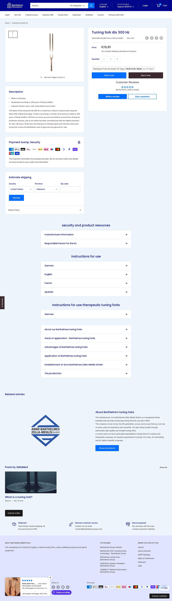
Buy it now (145, 75)
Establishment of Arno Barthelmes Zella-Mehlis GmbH (74, 364)
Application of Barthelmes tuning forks (66, 355)
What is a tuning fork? (18, 497)
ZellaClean (76, 15)
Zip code (64, 184)
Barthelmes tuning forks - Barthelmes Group (110, 558)
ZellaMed (89, 15)
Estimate (16, 198)
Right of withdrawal (146, 558)
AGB (140, 566)
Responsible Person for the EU (61, 243)
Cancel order (14, 513)
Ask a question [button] (142, 96)
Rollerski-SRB (47, 15)
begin (7, 15)
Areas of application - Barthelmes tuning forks (70, 338)
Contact (100, 15)
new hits (17, 15)
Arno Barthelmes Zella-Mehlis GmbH (107, 38)
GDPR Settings (144, 555)
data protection (144, 551)
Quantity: (96, 59)
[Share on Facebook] (147, 38)
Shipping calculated (119, 51)
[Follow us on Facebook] (53, 587)
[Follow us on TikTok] (68, 587)
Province (39, 184)
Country (12, 184)
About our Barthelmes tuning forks (63, 329)
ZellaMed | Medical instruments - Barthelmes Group (113, 570)
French (48, 283)
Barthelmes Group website (111, 547)
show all (163, 467)
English (48, 274)
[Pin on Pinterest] (151, 38)
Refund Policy (14, 210)
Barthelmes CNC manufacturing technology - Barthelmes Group (113, 552)
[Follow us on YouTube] (63, 587)
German (49, 265)
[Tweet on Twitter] (156, 38)
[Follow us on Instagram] (58, 587)
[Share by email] (161, 38)
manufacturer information (59, 234)
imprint (141, 547)
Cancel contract (159, 596)
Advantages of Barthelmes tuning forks (66, 347)
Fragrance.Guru (31, 15)
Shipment (142, 562)
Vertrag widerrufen (116, 15)
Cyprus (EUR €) (25, 583)
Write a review (112, 96)
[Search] (91, 5)
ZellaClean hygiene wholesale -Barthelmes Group (113, 564)
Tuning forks (63, 15)
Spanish (49, 291)
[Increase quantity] (117, 59)
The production (53, 373)
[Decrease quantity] (104, 59)
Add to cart (109, 75)
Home (7, 23)
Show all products (107, 448)
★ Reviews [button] (2, 302)
